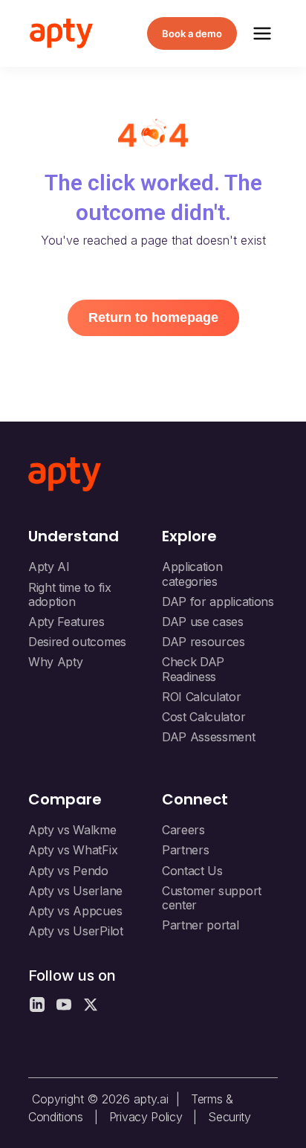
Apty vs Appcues (75, 910)
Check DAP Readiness (193, 668)
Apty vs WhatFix (72, 849)
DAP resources (203, 641)
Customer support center (211, 897)
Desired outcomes (77, 641)
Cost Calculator (203, 716)
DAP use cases (203, 621)
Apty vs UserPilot (75, 930)
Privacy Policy (146, 1116)
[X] (91, 1004)
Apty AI (49, 566)
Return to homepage (153, 317)
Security (229, 1116)
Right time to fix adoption (69, 594)
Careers (183, 829)
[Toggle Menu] (262, 33)
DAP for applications (218, 601)
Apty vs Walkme (72, 829)
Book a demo (192, 33)
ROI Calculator (201, 696)
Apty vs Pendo (68, 870)
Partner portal (200, 925)
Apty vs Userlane (75, 890)
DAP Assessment (208, 736)
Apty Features (66, 621)
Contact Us (192, 870)
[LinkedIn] (37, 1004)
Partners (185, 849)
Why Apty (55, 661)
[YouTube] (64, 1004)
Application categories (192, 573)
